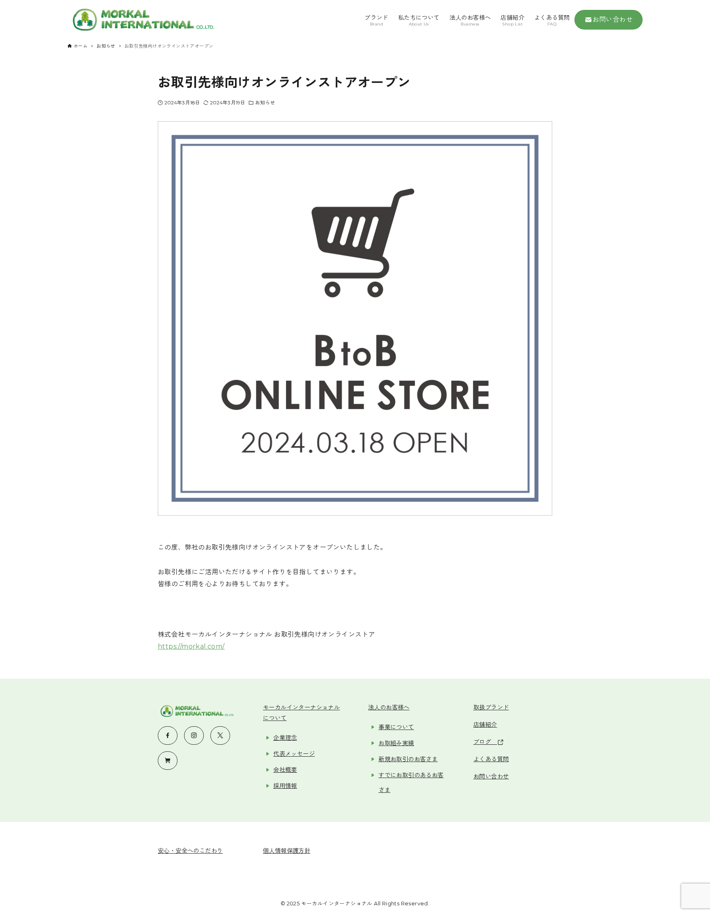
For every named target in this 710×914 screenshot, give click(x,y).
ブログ (485, 742)
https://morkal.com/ (191, 646)
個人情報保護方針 (286, 850)
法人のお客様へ (389, 707)
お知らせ (265, 102)
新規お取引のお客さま (408, 759)
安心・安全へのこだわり (190, 850)
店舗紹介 (485, 724)
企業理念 (285, 737)
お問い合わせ (612, 19)
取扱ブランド (491, 707)
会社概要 (285, 770)
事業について (396, 727)
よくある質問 (491, 759)
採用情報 (285, 786)
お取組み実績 (396, 743)
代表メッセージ (294, 753)
